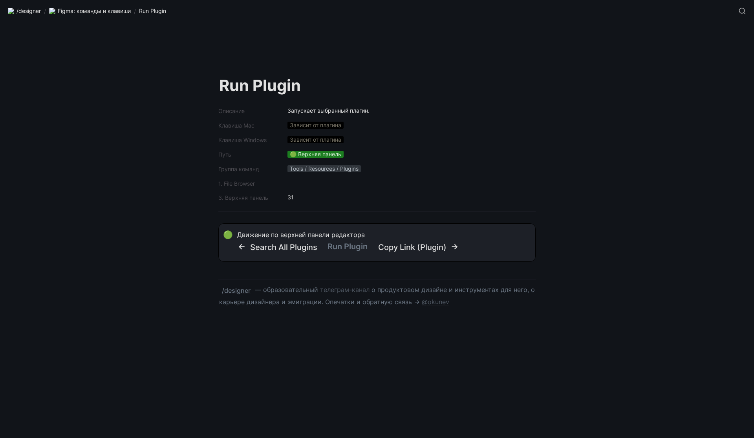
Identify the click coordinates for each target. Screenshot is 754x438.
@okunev (435, 302)
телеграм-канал (345, 290)
